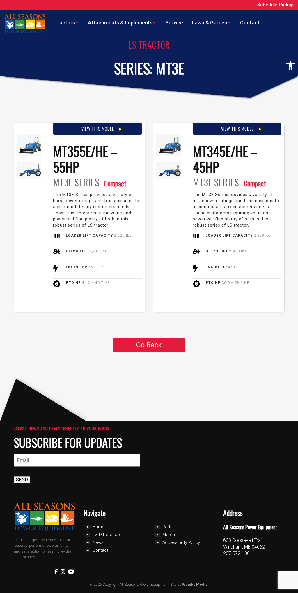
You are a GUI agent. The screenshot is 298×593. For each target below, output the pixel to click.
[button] (290, 65)
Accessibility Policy (181, 542)
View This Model (97, 128)
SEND (22, 479)
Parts (167, 526)
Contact (250, 22)
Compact (115, 183)
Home (98, 526)
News (98, 542)
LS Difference (106, 534)
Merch (168, 534)
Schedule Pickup (275, 5)
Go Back (149, 345)
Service (174, 22)
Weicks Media (195, 584)
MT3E (63, 182)
